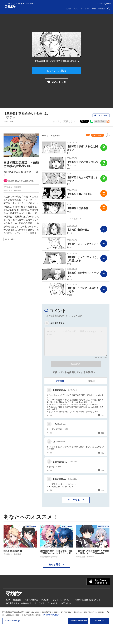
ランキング (85, 9)
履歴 (94, 9)
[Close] (108, 612)
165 (102, 453)
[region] (56, 616)
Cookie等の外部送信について (87, 599)
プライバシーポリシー (62, 599)
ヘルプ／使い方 (31, 599)
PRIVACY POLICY (51, 614)
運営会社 (17, 599)
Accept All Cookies (78, 620)
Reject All (99, 620)
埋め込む (101, 121)
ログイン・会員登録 (103, 3)
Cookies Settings (12, 620)
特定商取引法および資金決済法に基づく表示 (25, 603)
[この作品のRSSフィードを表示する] (108, 121)
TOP (8, 599)
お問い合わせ (67, 603)
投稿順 (91, 380)
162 (102, 470)
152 (102, 490)
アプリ (76, 9)
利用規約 (45, 599)
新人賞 (68, 9)
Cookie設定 (52, 603)
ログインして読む (56, 70)
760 (102, 415)
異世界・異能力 (10, 239)
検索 (108, 8)
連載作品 (101, 9)
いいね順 (60, 380)
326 (102, 433)
